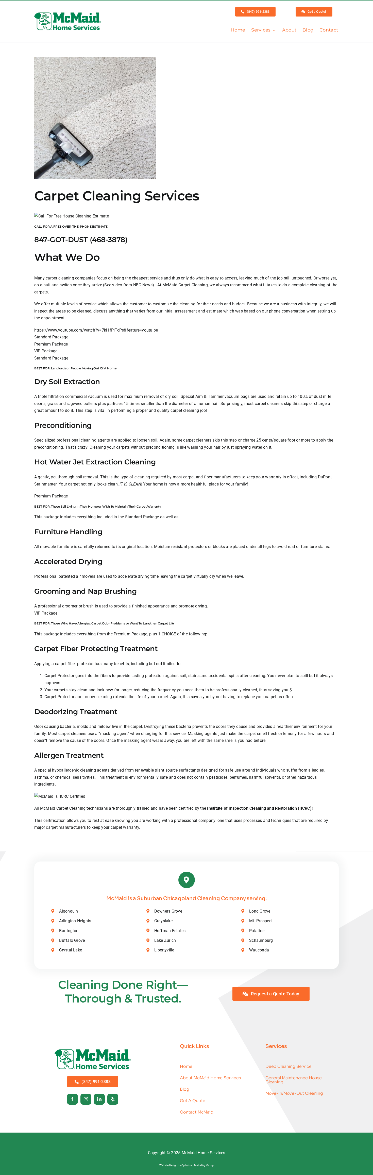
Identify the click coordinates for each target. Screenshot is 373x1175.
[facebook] (72, 1099)
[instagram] (85, 1099)
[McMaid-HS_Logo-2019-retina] (93, 1050)
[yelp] (112, 1099)
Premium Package (51, 344)
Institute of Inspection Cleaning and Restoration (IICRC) (259, 808)
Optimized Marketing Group (197, 1165)
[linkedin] (99, 1099)
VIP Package (46, 351)
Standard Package (51, 337)
